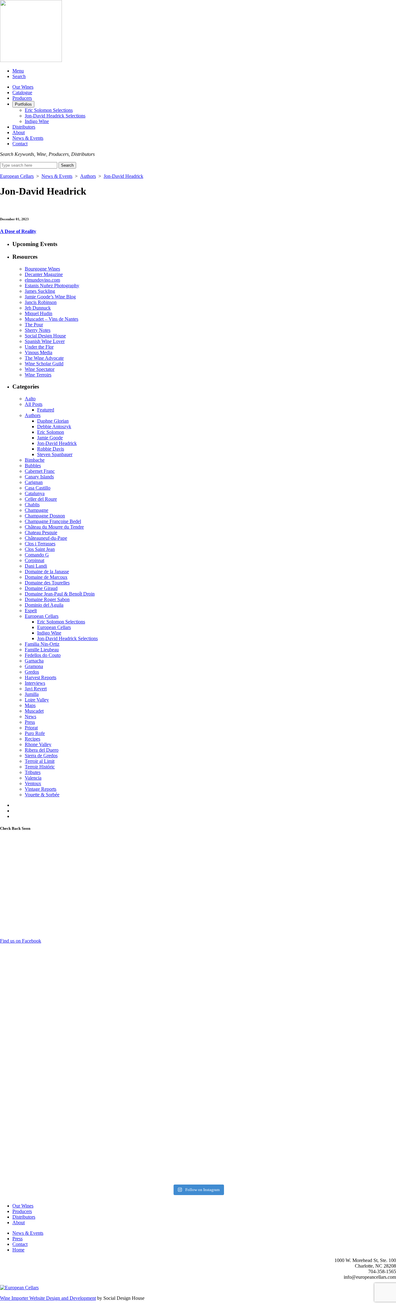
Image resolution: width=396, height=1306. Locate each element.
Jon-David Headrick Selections (55, 115)
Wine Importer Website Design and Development (48, 1298)
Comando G (37, 554)
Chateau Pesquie (41, 532)
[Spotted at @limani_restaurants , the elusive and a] (248, 1084)
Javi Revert (36, 688)
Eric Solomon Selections (49, 110)
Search (19, 76)
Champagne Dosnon (45, 515)
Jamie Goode (50, 437)
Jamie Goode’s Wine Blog (50, 296)
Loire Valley (37, 699)
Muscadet (34, 711)
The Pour (34, 324)
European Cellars (17, 176)
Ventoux (33, 783)
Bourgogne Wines (42, 268)
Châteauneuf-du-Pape (46, 538)
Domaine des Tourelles (47, 582)
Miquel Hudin (38, 313)
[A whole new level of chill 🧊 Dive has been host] (148, 964)
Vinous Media (38, 352)
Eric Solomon (50, 432)
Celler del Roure (41, 499)
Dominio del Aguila (44, 605)
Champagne (36, 510)
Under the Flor (39, 347)
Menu (18, 70)
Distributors (23, 127)
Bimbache (35, 460)
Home (18, 1249)
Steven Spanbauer (54, 454)
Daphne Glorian (53, 421)
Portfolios (23, 104)
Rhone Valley (38, 744)
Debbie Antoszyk (54, 426)
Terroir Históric (40, 766)
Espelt (31, 610)
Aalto (30, 398)
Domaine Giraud (41, 588)
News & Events (27, 138)
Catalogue (22, 92)
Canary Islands (39, 476)
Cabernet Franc (40, 471)
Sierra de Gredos (41, 755)
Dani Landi (36, 566)
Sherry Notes (37, 330)
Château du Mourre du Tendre (54, 527)
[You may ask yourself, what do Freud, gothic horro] (48, 1112)
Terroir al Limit (39, 761)
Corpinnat (34, 560)
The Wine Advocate (44, 358)
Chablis (32, 504)
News (30, 716)
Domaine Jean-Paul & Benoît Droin (60, 593)
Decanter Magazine (44, 274)
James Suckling (40, 291)
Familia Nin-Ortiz (42, 644)
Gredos (32, 672)
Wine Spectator (39, 369)
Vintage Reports (40, 789)
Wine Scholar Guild (44, 363)
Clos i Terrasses (40, 543)
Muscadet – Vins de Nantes (51, 319)
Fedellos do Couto (43, 655)
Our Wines (22, 87)
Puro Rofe (35, 733)
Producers (22, 98)
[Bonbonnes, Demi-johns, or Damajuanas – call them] (148, 1126)
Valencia (33, 778)
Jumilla (32, 694)
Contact (20, 143)
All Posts (33, 404)
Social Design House (45, 335)
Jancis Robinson (41, 302)
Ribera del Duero (41, 750)
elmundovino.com (42, 280)
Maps (30, 705)
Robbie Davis (50, 448)
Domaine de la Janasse (47, 571)
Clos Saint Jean (40, 549)
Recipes (32, 738)
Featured (45, 409)
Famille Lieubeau (42, 649)
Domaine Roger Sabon (47, 599)
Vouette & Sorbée (42, 794)
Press (30, 722)
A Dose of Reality (18, 231)
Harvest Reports (40, 677)
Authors (88, 176)
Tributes (33, 772)
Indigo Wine (37, 121)
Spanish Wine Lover (45, 341)
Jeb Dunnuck (38, 307)
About (18, 132)
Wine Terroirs (38, 374)
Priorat (31, 727)
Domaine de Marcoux (46, 577)
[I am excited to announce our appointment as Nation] (48, 1009)
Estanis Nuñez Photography (52, 285)
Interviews (35, 683)
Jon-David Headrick (123, 176)
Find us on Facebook (20, 940)
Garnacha (34, 660)
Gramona (34, 666)
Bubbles (33, 465)
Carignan (34, 482)
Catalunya (35, 493)
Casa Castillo (37, 487)
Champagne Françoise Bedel (53, 521)
